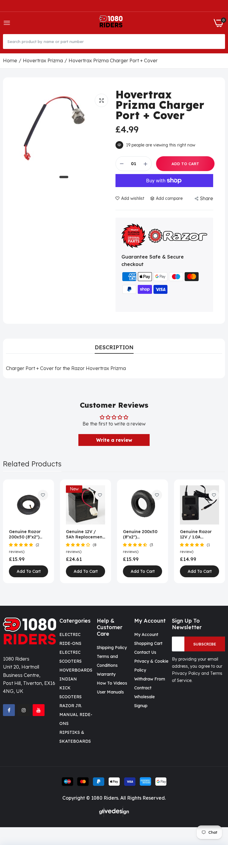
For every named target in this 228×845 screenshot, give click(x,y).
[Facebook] (9, 710)
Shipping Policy (112, 647)
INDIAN (68, 679)
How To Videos (112, 683)
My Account (146, 634)
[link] (43, 495)
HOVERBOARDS (75, 670)
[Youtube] (39, 710)
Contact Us (145, 652)
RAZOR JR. (70, 705)
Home (10, 60)
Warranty (106, 674)
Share (206, 198)
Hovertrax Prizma (43, 60)
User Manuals (110, 692)
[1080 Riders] (112, 23)
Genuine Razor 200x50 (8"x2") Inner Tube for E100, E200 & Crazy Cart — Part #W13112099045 (28, 534)
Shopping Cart (148, 643)
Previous (17, 531)
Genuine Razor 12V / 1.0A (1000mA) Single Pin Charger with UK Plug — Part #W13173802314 (198, 534)
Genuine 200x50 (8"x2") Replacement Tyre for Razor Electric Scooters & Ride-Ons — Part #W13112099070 (141, 534)
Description (114, 347)
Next (210, 531)
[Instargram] (24, 710)
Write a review (114, 440)
